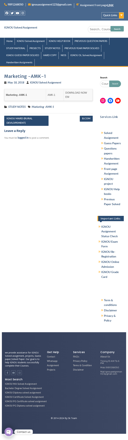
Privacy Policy (80, 361)
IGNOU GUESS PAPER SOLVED (22, 55)
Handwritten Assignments (19, 62)
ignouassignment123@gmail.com (52, 4)
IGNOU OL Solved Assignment (86, 55)
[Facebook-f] (7, 372)
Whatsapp (52, 361)
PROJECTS (35, 48)
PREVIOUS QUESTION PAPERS (91, 41)
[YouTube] (118, 100)
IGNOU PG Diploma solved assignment (25, 406)
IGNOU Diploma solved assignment (23, 393)
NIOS (63, 55)
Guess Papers (112, 143)
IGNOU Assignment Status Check (109, 232)
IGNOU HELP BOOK (59, 41)
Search (103, 77)
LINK (110, 5)
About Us (105, 357)
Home (9, 41)
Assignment (53, 365)
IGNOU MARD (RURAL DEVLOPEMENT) (19, 120)
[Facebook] (7, 13)
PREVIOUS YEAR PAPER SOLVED (81, 48)
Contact (51, 357)
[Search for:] (106, 29)
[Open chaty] (9, 432)
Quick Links (110, 15)
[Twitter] (12, 13)
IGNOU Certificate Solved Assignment (24, 397)
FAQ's (76, 357)
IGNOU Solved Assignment (20, 27)
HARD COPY (50, 55)
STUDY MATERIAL (15, 48)
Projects (51, 370)
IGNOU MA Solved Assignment (21, 384)
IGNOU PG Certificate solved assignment (26, 401)
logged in (23, 137)
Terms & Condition (82, 365)
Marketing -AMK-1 (43, 107)
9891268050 (15, 4)
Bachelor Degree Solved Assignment (23, 388)
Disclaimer (110, 310)
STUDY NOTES (52, 48)
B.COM (86, 118)
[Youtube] (17, 13)
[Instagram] (23, 13)
